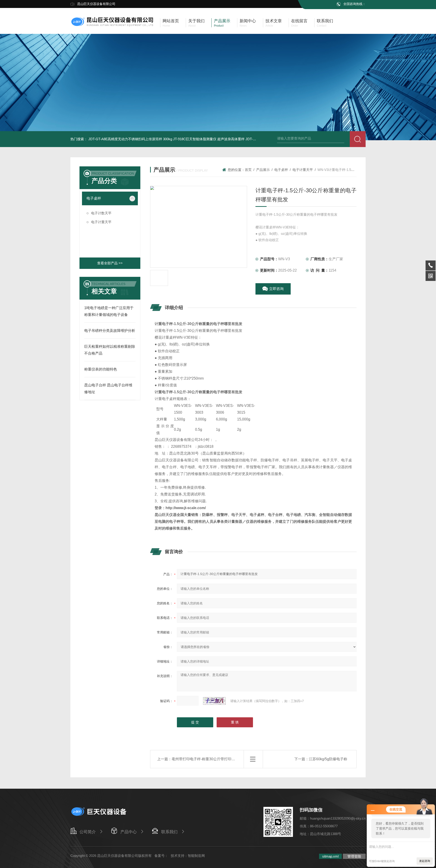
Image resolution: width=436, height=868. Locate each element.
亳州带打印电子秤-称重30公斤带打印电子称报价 (211, 759)
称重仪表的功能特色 (100, 369)
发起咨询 (424, 861)
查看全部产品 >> (110, 263)
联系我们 (169, 832)
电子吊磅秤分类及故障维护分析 (109, 331)
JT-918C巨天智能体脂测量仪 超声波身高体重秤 (209, 139)
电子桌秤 (94, 198)
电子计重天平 (101, 222)
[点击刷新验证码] (214, 701)
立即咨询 (276, 289)
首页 (248, 170)
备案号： (161, 856)
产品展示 (263, 170)
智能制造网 (196, 856)
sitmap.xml (330, 856)
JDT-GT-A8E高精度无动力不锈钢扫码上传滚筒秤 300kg (130, 139)
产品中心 (128, 832)
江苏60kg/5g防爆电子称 (328, 759)
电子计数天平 (101, 213)
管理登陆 (354, 856)
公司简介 (87, 832)
